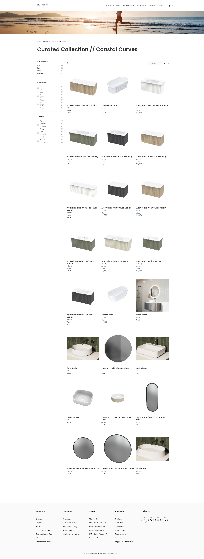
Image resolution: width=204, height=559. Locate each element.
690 (41, 89)
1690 (42, 105)
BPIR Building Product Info (98, 534)
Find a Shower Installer (97, 526)
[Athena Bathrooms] (69, 5)
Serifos (42, 139)
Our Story (118, 519)
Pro (41, 131)
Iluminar (43, 126)
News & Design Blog (69, 526)
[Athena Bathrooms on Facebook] (144, 520)
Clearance (39, 538)
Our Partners (119, 526)
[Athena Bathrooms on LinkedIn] (165, 520)
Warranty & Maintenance (97, 538)
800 (41, 92)
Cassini (43, 123)
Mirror (39, 71)
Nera (42, 129)
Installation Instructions (70, 534)
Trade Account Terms (122, 538)
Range (41, 117)
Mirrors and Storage (43, 530)
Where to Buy (67, 530)
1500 (42, 102)
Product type (44, 61)
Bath (39, 68)
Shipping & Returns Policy (124, 542)
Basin (39, 65)
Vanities (39, 523)
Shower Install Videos (96, 530)
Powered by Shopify (113, 553)
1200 (42, 100)
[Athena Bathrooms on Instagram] (158, 520)
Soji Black (44, 142)
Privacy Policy (120, 530)
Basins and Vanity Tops (44, 534)
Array (42, 121)
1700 (42, 108)
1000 (42, 97)
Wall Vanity (41, 73)
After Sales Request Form (97, 523)
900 (41, 94)
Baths (38, 526)
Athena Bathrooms (93, 553)
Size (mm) (42, 82)
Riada (42, 137)
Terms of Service (121, 534)
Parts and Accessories (43, 542)
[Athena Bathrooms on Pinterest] (151, 520)
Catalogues (66, 519)
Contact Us (119, 523)
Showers (39, 519)
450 (41, 86)
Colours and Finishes (69, 523)
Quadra (43, 134)
